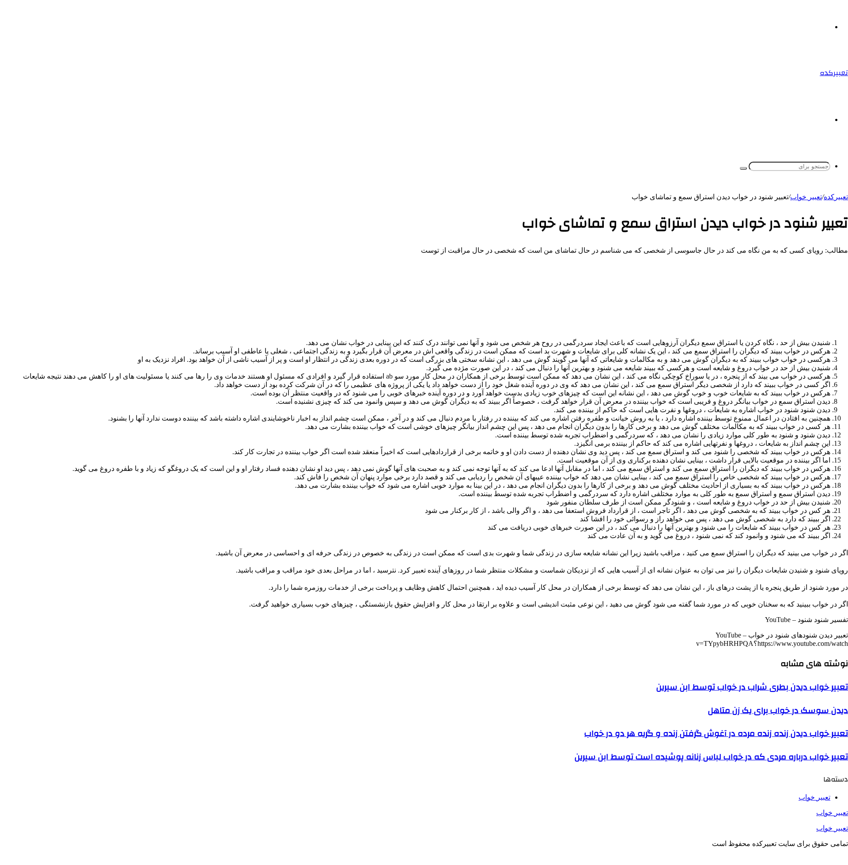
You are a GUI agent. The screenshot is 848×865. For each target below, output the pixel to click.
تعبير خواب (806, 197)
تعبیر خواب (832, 812)
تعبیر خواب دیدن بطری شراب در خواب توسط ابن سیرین (752, 686)
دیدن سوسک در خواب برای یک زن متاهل (778, 710)
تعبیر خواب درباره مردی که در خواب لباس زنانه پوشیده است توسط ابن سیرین (711, 756)
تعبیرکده (836, 197)
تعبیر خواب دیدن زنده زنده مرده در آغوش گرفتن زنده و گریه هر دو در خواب (716, 733)
